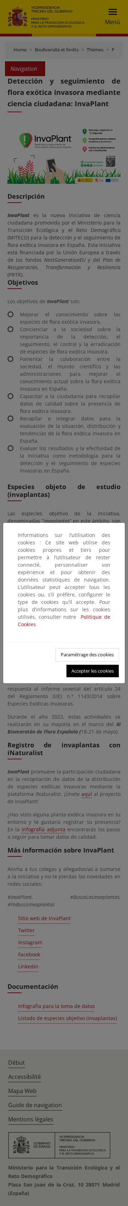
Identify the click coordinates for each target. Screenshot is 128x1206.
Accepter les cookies (92, 671)
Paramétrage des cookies (87, 654)
